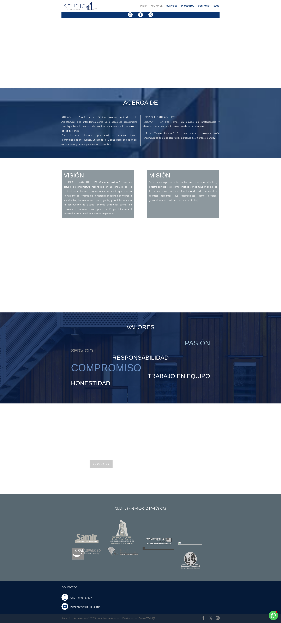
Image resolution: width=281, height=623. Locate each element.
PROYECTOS (187, 6)
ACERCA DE (156, 6)
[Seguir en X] (150, 14)
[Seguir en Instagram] (130, 14)
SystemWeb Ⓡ (147, 618)
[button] (273, 615)
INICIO (143, 6)
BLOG (217, 6)
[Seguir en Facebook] (140, 14)
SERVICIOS (171, 6)
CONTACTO (204, 6)
